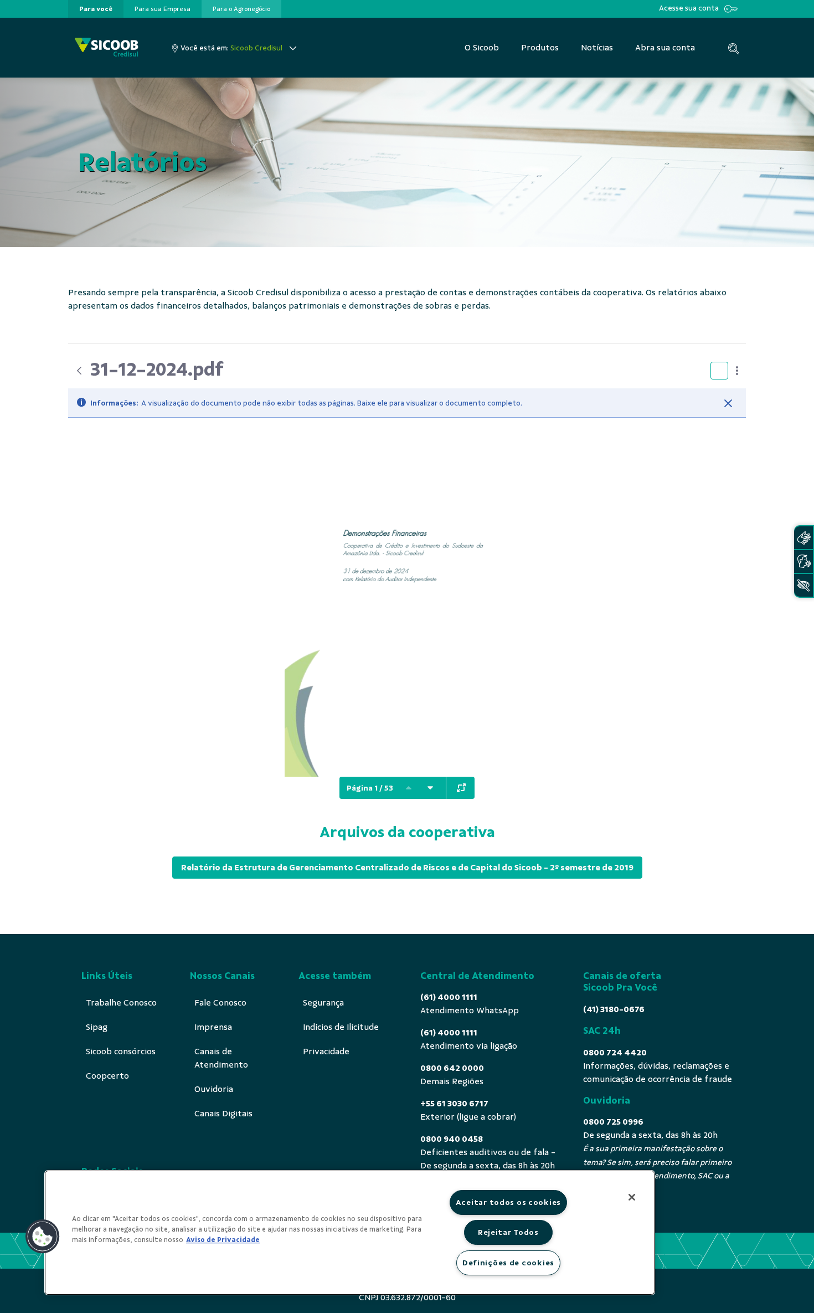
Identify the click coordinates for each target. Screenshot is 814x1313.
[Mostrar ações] (737, 370)
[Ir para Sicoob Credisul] (106, 48)
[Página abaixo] (430, 788)
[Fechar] (728, 403)
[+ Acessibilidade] (803, 585)
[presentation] (95, 9)
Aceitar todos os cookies (508, 1202)
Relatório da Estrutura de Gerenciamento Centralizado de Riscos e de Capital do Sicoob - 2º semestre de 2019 (407, 868)
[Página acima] (409, 788)
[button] (42, 1236)
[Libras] (803, 537)
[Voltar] (79, 371)
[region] (349, 1232)
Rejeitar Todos (508, 1232)
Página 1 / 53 (370, 788)
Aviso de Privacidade (223, 1240)
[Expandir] (461, 788)
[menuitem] (95, 9)
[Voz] (803, 561)
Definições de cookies (508, 1262)
